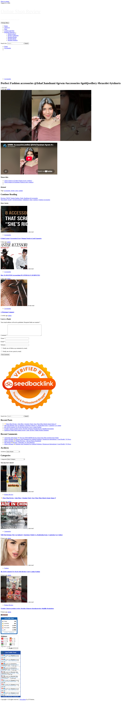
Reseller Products (13, 40)
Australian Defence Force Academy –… (9, 678)
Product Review (8, 494)
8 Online (6, 632)
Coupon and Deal (9, 30)
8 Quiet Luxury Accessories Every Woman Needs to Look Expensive (21, 238)
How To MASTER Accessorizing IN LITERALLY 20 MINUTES (20, 275)
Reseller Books (12, 38)
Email (3, 341)
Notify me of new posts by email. (12, 351)
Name (3, 338)
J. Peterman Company (7, 312)
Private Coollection (13, 35)
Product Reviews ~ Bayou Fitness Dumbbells (28, 441)
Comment (4, 335)
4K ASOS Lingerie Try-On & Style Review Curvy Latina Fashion (22, 427)
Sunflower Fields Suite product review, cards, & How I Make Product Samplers (26, 430)
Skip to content (5, 1)
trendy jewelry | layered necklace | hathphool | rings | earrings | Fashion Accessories (25, 199)
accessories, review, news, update (13, 190)
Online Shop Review (21, 11)
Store (5, 29)
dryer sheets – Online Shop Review (9, 656)
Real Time (10, 696)
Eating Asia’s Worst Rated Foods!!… (9, 681)
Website (3, 345)
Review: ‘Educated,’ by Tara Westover (24, 442)
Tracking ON (11, 632)
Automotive (7, 531)
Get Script (5, 696)
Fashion (6, 568)
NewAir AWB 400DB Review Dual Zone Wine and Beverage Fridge (39, 437)
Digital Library (12, 34)
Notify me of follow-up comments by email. (15, 348)
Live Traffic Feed (10, 652)
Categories (4, 459)
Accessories (7, 79)
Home (6, 26)
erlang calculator (8, 439)
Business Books (12, 37)
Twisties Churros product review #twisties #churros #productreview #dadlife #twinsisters (29, 428)
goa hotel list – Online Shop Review (9, 689)
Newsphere (23, 699)
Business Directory (9, 32)
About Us (7, 27)
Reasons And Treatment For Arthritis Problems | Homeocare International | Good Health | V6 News (43, 439)
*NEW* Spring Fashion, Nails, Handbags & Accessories (19, 198)
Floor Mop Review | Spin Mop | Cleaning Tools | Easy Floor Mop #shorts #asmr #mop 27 (31, 424)
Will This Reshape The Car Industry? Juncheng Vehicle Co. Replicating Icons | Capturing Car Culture (32, 425)
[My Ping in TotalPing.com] (4, 615)
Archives (3, 451)
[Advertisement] (65, 64)
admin (8, 89)
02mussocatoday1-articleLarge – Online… (10, 665)
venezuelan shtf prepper (11, 437)
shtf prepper (7, 442)
